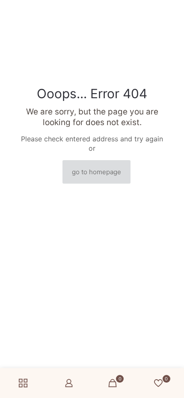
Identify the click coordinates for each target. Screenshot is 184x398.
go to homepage (96, 172)
